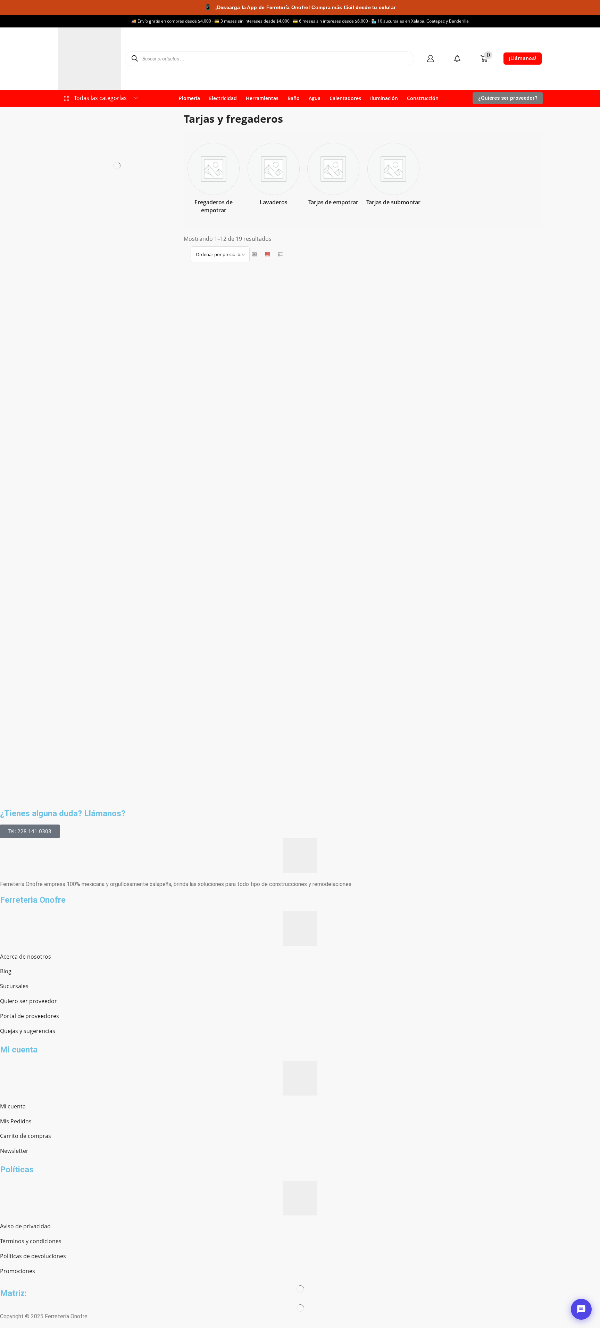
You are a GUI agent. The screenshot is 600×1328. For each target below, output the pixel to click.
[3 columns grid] (255, 254)
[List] (280, 254)
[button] (430, 58)
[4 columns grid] (267, 254)
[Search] (134, 58)
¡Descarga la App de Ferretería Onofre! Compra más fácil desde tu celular (300, 7)
